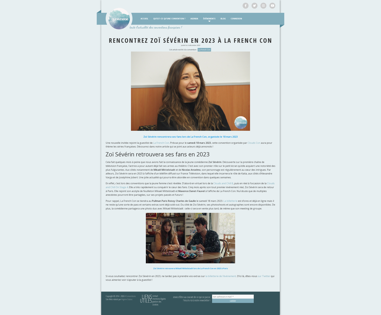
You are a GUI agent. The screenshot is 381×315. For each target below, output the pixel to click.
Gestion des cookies (156, 303)
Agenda (194, 18)
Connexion (236, 18)
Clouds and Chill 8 (223, 183)
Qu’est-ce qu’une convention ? (169, 18)
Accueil (144, 18)
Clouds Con (254, 142)
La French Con (204, 49)
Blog (223, 18)
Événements (209, 18)
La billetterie (230, 201)
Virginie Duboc (126, 299)
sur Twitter (264, 276)
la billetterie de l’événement (220, 276)
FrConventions (130, 296)
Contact (155, 296)
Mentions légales (159, 298)
